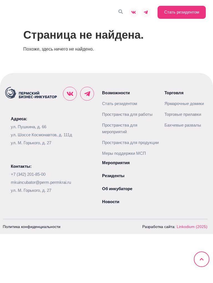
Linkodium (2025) (192, 226)
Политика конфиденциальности (31, 226)
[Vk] (133, 12)
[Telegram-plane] (146, 12)
